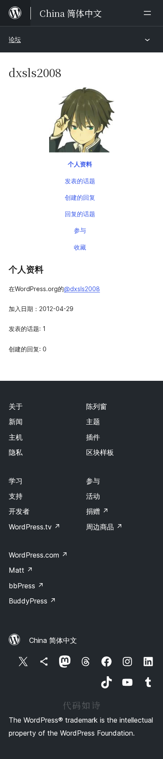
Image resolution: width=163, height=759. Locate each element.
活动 (93, 496)
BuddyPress (32, 601)
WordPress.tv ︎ (34, 526)
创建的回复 (80, 197)
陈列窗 (96, 406)
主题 (93, 421)
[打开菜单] (149, 13)
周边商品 (104, 526)
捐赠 (97, 511)
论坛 (15, 39)
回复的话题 (80, 213)
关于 (16, 406)
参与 (80, 230)
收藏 (80, 247)
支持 (16, 496)
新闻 (16, 421)
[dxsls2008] (81, 122)
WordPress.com (38, 555)
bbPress (26, 585)
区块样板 (100, 452)
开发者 (19, 511)
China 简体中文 (53, 640)
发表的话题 (80, 181)
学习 (16, 481)
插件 (93, 437)
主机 (16, 437)
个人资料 (80, 164)
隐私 (16, 452)
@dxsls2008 (82, 288)
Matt (21, 570)
